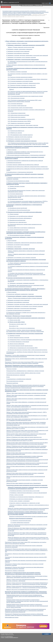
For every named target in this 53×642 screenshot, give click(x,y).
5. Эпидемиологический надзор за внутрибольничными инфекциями (24, 212)
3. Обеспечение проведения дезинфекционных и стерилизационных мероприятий (25, 155)
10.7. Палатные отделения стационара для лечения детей (21, 85)
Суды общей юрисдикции (27, 5)
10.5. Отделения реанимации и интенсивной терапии (20, 81)
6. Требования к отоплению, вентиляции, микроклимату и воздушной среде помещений (27, 55)
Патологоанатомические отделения (14, 381)
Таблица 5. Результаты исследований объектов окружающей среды (22, 589)
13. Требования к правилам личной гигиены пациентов (19, 136)
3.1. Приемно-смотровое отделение (16, 186)
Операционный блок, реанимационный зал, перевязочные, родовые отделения (25, 370)
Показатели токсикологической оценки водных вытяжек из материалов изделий (28, 516)
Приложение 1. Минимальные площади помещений (18, 315)
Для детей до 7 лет (13, 326)
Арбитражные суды (15, 4)
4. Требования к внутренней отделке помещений (17, 51)
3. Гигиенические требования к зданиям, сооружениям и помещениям (24, 296)
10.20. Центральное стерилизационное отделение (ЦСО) (21, 119)
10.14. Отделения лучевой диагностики (17, 105)
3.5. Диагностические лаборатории (16, 343)
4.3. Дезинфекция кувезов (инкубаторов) (17, 208)
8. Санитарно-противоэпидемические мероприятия (19, 277)
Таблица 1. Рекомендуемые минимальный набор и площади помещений (25, 298)
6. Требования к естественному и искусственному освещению (21, 257)
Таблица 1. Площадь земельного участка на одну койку (21, 47)
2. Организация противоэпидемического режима (17, 180)
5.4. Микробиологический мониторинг (16, 220)
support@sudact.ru (9, 636)
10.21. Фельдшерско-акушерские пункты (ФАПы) (19, 121)
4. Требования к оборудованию (13, 246)
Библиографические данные (11, 617)
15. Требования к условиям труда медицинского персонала (21, 140)
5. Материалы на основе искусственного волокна (21, 498)
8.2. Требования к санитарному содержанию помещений (21, 283)
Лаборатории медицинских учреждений (15, 374)
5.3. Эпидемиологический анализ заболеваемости (20, 218)
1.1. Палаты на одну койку (14, 320)
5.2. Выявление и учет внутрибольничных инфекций (20, 216)
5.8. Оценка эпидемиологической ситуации (18, 229)
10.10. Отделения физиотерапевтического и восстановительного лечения (25, 96)
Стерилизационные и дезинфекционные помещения (18, 379)
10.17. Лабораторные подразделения (16, 113)
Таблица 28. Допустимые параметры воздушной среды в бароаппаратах (23, 483)
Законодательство (6, 6)
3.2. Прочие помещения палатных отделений (18, 337)
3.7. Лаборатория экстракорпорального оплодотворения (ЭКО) (23, 347)
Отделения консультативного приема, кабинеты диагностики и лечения (23, 372)
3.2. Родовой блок (12, 188)
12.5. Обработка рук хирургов (15, 132)
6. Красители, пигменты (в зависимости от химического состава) (24, 503)
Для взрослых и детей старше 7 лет (17, 324)
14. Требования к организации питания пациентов (18, 138)
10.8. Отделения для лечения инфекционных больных (22, 87)
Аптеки (8, 377)
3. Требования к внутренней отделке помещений (17, 244)
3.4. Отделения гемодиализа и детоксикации (18, 341)
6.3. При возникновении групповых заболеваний (19, 235)
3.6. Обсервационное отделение (15, 199)
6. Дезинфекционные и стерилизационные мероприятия (19, 172)
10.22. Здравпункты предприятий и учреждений (19, 123)
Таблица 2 (11, 89)
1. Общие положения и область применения (16, 43)
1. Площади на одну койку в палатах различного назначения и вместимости (25, 317)
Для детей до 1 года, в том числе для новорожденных (22, 328)
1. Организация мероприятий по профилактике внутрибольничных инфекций (24, 160)
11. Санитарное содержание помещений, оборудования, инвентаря (22, 125)
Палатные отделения (11, 368)
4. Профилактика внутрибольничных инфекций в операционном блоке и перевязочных (27, 166)
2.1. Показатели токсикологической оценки (20, 520)
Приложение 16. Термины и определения (14, 570)
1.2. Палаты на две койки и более (16, 322)
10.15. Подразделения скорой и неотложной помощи (20, 107)
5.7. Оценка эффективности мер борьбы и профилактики (21, 227)
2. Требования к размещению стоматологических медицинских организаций (24, 242)
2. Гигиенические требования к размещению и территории (20, 294)
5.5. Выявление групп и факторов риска (17, 222)
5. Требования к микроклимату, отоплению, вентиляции (20, 248)
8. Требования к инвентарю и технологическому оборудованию (22, 59)
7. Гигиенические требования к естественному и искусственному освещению (24, 306)
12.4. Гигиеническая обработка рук (16, 130)
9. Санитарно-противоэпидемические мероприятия (18, 310)
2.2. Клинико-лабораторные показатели (19, 522)
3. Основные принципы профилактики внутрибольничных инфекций (22, 164)
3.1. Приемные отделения (14, 335)
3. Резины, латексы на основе (16, 494)
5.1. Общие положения (13, 214)
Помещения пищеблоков (12, 383)
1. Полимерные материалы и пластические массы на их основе (24, 490)
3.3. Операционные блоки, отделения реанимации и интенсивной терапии (25, 339)
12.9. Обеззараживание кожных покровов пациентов (20, 134)
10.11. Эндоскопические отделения (16, 98)
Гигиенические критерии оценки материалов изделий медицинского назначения (26, 485)
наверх (46, 634)
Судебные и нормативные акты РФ (11, 2)
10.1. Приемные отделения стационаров (17, 71)
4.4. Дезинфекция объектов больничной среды (19, 210)
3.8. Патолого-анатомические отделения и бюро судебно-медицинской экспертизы (27, 349)
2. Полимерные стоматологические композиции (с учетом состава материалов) (28, 492)
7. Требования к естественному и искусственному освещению (21, 57)
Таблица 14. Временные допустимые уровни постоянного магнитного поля (24, 437)
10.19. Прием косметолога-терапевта (16, 117)
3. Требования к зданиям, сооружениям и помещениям (19, 49)
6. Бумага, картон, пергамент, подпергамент (19, 500)
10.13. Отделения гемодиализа (15, 103)
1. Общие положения (11, 149)
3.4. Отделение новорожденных (15, 193)
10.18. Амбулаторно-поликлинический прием (18, 115)
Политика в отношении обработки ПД (11, 637)
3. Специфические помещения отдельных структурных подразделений (24, 333)
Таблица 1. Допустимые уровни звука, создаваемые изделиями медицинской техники (26, 393)
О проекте (2, 637)
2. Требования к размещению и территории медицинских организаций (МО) (25, 45)
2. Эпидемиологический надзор (13, 162)
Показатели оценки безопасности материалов (20, 518)
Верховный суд (5, 4)
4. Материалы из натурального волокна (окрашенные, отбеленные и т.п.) (26, 496)
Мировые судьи (38, 5)
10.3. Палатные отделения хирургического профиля (20, 77)
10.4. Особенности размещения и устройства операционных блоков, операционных (27, 79)
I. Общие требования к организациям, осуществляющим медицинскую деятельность (26, 41)
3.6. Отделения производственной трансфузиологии (20, 345)
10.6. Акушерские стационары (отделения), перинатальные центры (24, 83)
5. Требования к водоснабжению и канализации (17, 53)
